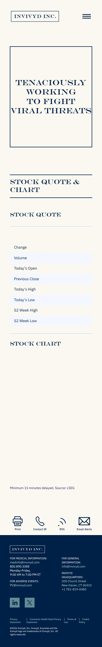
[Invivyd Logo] (27, 548)
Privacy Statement (15, 621)
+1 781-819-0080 (74, 589)
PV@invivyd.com (21, 585)
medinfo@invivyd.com (24, 562)
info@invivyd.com (73, 567)
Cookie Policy (84, 621)
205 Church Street (74, 581)
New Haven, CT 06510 (77, 585)
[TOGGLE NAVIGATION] (86, 16)
